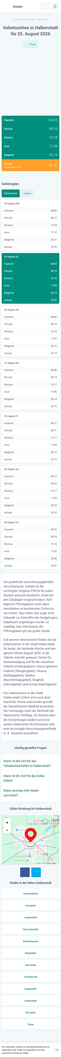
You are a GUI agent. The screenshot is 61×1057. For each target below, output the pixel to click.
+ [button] (7, 822)
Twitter (36, 872)
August (27, 193)
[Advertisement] (30, 82)
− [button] (7, 830)
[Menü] (55, 6)
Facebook (25, 872)
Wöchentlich (10, 193)
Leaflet (38, 863)
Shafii (33, 44)
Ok (56, 1049)
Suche (45, 6)
